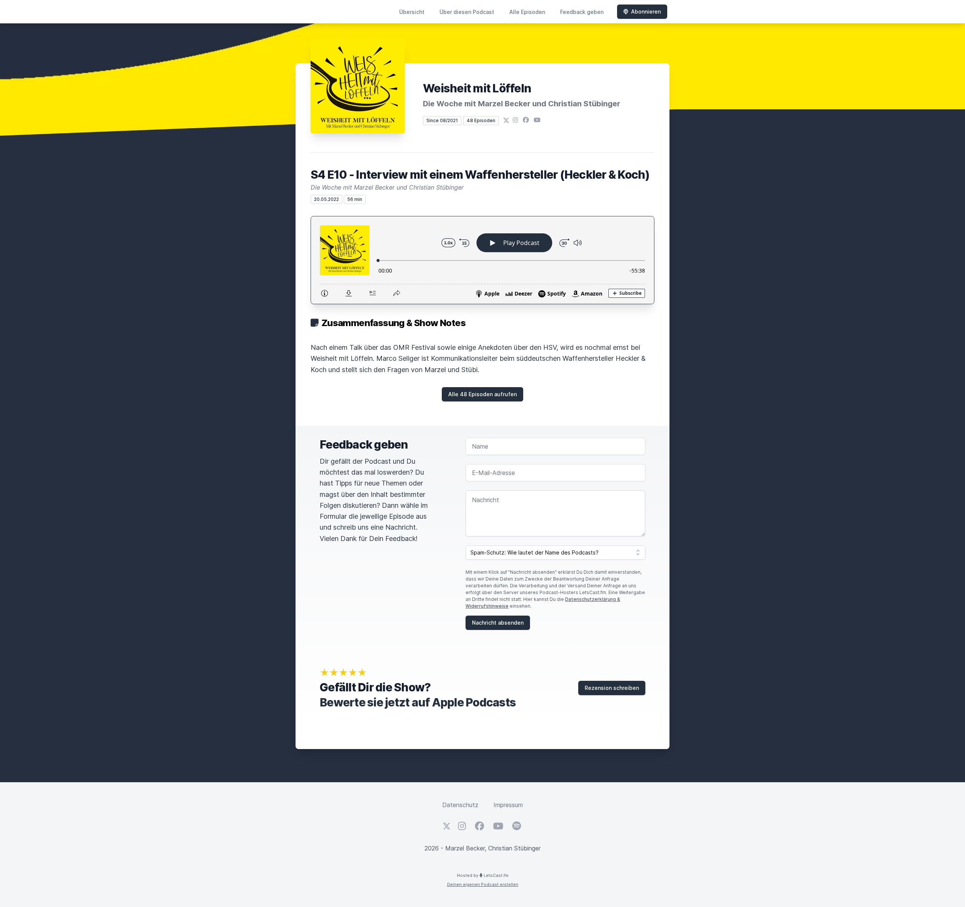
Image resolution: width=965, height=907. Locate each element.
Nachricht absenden (498, 622)
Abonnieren (646, 11)
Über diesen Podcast (467, 12)
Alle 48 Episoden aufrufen (482, 394)
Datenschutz (460, 805)
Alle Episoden (527, 12)
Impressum (508, 805)
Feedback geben (582, 12)
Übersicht (411, 12)
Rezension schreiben (612, 688)
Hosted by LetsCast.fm (483, 875)
